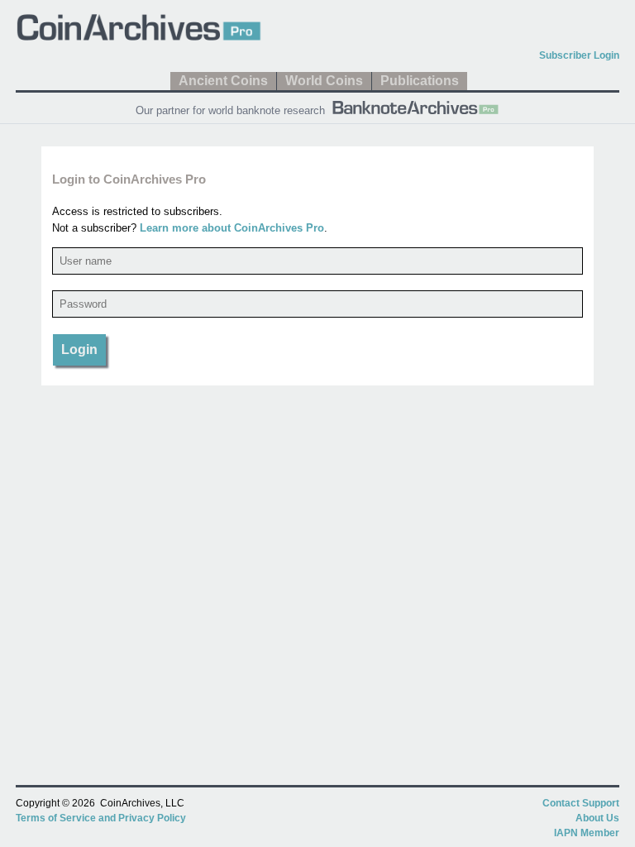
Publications (419, 81)
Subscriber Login (579, 55)
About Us (597, 818)
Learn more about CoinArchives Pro (232, 228)
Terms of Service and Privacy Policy (101, 818)
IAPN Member (586, 833)
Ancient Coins (223, 81)
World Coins (324, 81)
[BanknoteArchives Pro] (415, 106)
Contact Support (580, 803)
